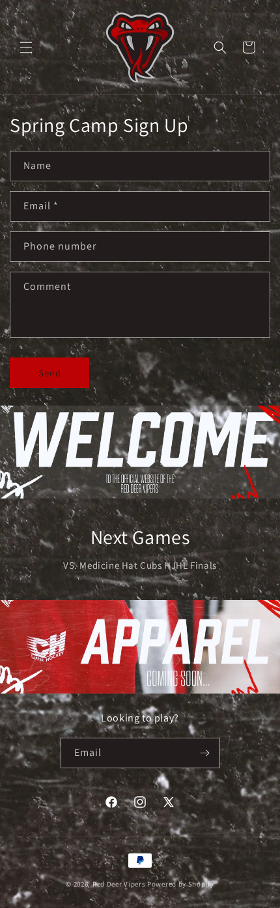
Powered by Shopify (180, 884)
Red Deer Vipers (119, 884)
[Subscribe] (205, 753)
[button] (26, 47)
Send (49, 373)
